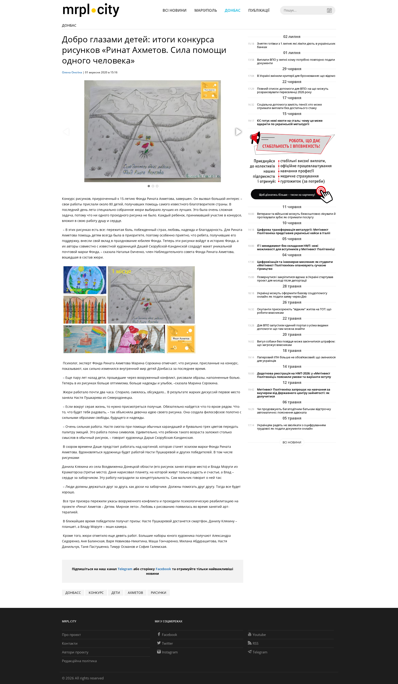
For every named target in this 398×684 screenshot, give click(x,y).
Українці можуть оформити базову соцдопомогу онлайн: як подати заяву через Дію (292, 294)
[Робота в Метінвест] (292, 167)
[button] (238, 132)
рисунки (158, 592)
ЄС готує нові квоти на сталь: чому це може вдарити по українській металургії (289, 122)
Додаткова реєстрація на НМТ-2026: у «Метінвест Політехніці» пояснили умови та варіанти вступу (294, 375)
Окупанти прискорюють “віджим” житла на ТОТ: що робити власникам (294, 311)
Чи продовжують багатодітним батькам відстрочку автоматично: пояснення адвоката (294, 410)
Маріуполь (205, 10)
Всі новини (175, 10)
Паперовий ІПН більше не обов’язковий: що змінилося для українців (296, 359)
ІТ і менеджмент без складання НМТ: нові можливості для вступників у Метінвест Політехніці (296, 247)
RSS (255, 643)
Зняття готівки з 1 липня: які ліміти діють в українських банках (296, 45)
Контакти (70, 643)
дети (115, 592)
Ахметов (135, 592)
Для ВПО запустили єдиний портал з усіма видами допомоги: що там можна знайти (292, 327)
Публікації (258, 10)
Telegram (125, 569)
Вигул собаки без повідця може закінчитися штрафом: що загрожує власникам (296, 343)
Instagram (170, 652)
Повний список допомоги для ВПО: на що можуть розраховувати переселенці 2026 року (292, 90)
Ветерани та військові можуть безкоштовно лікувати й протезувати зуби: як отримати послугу (296, 215)
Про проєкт (71, 634)
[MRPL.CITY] (91, 10)
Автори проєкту (75, 652)
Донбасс (73, 592)
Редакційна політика (79, 660)
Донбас (232, 10)
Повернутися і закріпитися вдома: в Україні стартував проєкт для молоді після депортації (295, 278)
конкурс (96, 592)
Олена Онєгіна (72, 72)
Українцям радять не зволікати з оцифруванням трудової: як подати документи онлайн (291, 426)
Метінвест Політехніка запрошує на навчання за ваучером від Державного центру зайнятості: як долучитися (293, 393)
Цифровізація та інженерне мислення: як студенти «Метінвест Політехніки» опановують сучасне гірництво (295, 265)
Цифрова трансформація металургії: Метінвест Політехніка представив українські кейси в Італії (293, 231)
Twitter (167, 643)
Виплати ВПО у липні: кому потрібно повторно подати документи (296, 61)
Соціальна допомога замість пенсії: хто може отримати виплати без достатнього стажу (289, 106)
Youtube (259, 634)
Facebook (163, 569)
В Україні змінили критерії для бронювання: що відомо (296, 76)
